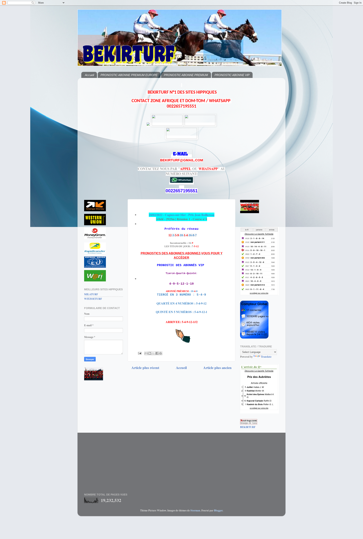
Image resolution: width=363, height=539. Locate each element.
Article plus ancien (217, 367)
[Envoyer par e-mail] (146, 353)
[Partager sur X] (153, 353)
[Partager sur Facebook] (157, 353)
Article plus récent (145, 367)
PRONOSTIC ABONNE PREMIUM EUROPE (129, 75)
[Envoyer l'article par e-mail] (139, 353)
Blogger (218, 510)
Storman (195, 510)
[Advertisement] (103, 137)
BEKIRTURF (247, 427)
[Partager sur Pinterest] (160, 353)
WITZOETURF (93, 299)
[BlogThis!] (150, 353)
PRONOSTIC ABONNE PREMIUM (186, 75)
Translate (266, 357)
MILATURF (91, 294)
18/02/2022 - (181, 215)
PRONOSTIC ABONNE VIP (232, 75)
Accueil (89, 75)
